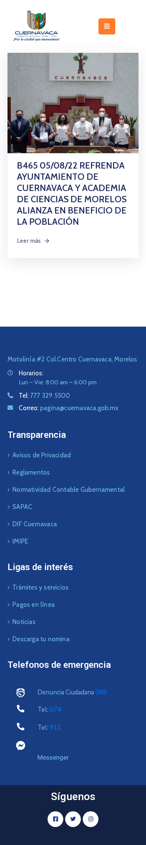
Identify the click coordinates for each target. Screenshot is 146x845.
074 (55, 709)
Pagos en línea (33, 604)
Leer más (29, 240)
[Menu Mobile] (106, 26)
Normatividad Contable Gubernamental (68, 489)
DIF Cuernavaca (34, 524)
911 (55, 727)
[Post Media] (73, 102)
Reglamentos (31, 472)
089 (101, 692)
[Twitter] (73, 819)
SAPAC (22, 507)
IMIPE (20, 541)
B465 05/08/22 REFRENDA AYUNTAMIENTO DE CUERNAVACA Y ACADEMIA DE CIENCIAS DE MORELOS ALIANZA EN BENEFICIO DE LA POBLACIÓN (72, 193)
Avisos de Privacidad (41, 455)
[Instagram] (90, 819)
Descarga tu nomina (41, 639)
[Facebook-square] (55, 819)
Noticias (24, 622)
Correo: (68, 408)
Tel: (44, 395)
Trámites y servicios (40, 587)
